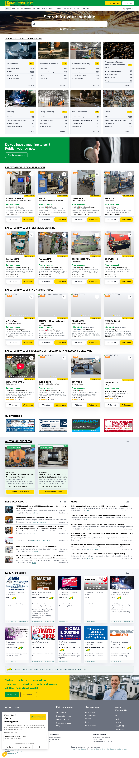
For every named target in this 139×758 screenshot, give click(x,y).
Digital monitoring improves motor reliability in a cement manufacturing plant (101, 506)
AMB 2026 (35, 551)
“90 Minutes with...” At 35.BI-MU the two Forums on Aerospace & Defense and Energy (41, 507)
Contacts (118, 722)
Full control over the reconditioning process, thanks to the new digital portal (100, 544)
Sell (114, 3)
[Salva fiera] (25, 579)
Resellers (36, 8)
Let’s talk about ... (48, 8)
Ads (13, 8)
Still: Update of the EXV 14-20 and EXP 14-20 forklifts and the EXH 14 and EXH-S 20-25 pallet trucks (102, 534)
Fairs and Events (69, 8)
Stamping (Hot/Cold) (63, 719)
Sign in (129, 3)
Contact (14, 219)
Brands (117, 719)
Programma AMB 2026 (39, 522)
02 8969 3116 (11, 754)
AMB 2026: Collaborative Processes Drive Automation (37, 547)
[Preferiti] (31, 174)
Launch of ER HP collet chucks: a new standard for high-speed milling (98, 554)
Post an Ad (81, 8)
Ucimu (33, 533)
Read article (24, 621)
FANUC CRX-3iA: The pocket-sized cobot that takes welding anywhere (98, 515)
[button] (14, 192)
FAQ (87, 8)
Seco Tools (89, 558)
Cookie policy (120, 729)
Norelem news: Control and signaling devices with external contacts (97, 524)
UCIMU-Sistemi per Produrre (40, 540)
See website (11, 621)
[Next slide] (32, 182)
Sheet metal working (63, 716)
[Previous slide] (9, 182)
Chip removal (61, 712)
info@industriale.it (13, 750)
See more (29, 219)
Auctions (27, 8)
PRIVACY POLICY (121, 726)
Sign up (13, 695)
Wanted (20, 8)
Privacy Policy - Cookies (79, 749)
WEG (87, 511)
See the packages (15, 155)
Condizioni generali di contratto (117, 749)
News (59, 8)
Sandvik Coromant (92, 549)
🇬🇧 (127, 9)
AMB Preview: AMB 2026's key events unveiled (34, 517)
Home (8, 8)
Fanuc (88, 520)
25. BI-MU (35, 513)
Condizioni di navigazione (97, 749)
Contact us (27, 695)
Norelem (89, 529)
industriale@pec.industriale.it (20, 752)
